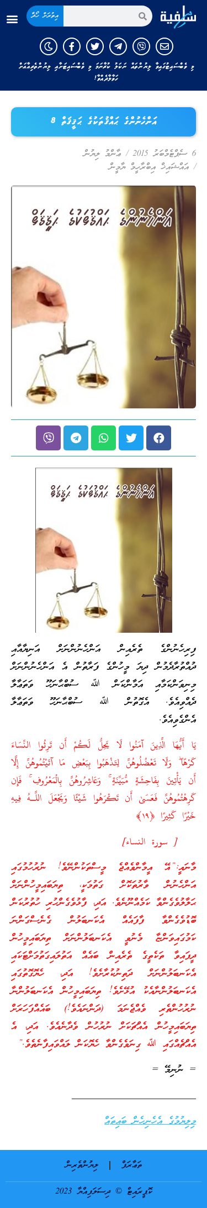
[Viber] (141, 46)
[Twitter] (95, 46)
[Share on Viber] (48, 438)
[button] (12, 19)
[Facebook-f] (72, 46)
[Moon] (48, 46)
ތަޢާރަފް (131, 1165)
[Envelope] (164, 46)
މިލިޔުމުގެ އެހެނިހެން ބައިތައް (150, 1121)
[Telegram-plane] (118, 46)
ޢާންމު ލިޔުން (102, 154)
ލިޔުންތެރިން (82, 1165)
